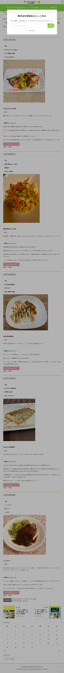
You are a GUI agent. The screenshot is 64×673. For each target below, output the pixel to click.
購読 (51, 25)
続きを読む (32, 30)
